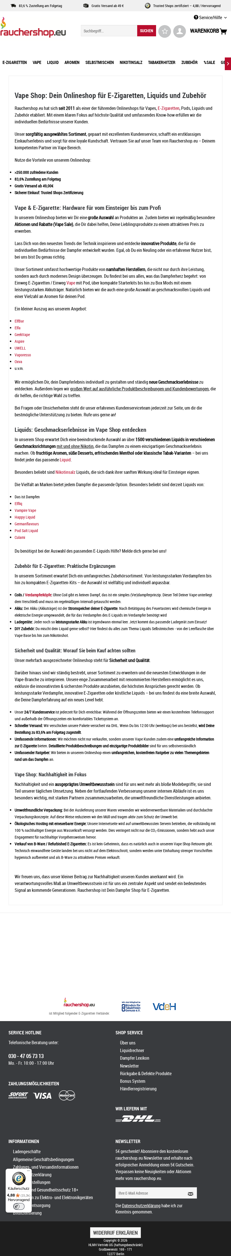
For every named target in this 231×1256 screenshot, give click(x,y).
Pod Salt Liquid (26, 530)
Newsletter (129, 1066)
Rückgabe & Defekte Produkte (146, 1073)
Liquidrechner (132, 1050)
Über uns (128, 1043)
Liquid (65, 460)
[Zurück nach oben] (79, 1003)
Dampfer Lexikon (134, 1058)
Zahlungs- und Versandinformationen (46, 1167)
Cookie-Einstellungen (31, 1182)
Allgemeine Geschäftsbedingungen (43, 1159)
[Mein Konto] (179, 31)
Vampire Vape (25, 510)
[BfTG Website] (131, 1006)
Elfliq (18, 503)
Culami (20, 537)
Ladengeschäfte (27, 1151)
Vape (70, 283)
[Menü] (28, 1172)
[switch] (19, 1206)
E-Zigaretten (168, 108)
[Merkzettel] (164, 31)
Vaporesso (23, 354)
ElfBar (19, 321)
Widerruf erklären (115, 1232)
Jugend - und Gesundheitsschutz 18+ (45, 1190)
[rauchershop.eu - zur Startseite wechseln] (33, 29)
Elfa (18, 327)
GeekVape (22, 334)
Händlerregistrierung (138, 1089)
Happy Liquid (25, 517)
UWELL (20, 348)
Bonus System (132, 1081)
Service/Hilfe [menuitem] (210, 17)
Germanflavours (27, 523)
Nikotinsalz (65, 472)
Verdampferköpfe (38, 594)
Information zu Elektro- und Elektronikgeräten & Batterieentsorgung (53, 1201)
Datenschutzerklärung (32, 1174)
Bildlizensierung (27, 1213)
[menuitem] (118, 30)
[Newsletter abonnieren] (189, 1193)
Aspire (19, 341)
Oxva (18, 361)
